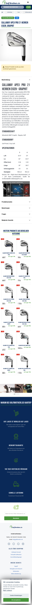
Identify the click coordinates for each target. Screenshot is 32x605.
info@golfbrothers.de (17, 539)
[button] (3, 45)
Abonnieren (16, 518)
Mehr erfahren (7, 590)
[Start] (3, 12)
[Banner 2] (14, 394)
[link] (16, 467)
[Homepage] (11, 2)
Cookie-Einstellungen (16, 595)
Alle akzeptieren (16, 600)
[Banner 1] (13, 394)
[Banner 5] (18, 394)
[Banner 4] (17, 394)
